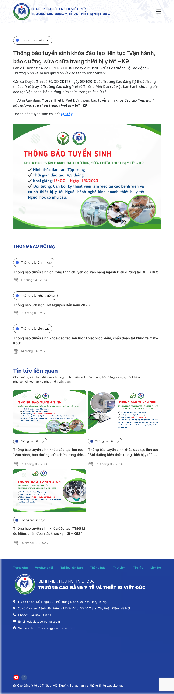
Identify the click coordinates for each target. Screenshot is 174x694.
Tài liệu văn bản (71, 567)
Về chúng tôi (44, 567)
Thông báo (98, 567)
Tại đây (66, 113)
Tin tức (138, 567)
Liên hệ (155, 567)
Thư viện (119, 567)
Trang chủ (20, 567)
